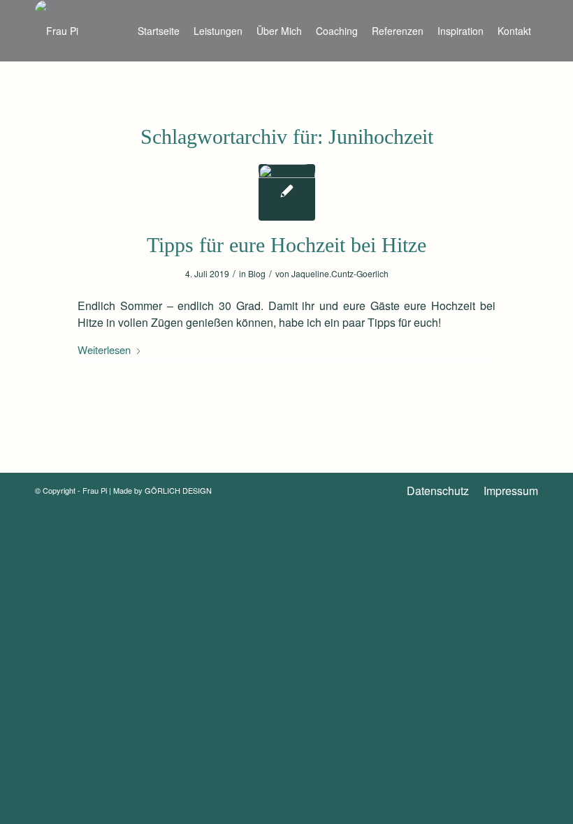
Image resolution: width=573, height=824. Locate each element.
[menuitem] (159, 30)
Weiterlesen (104, 349)
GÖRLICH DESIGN (178, 490)
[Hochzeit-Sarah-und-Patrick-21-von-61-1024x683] (287, 192)
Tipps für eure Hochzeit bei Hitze (286, 244)
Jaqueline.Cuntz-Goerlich (340, 273)
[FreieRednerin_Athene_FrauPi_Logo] (56, 30)
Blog (257, 273)
